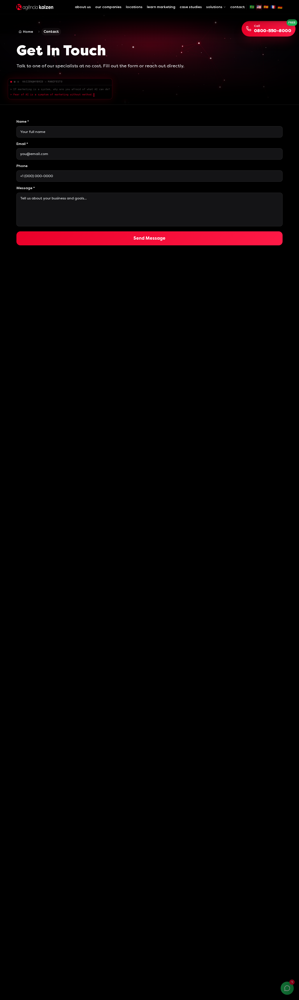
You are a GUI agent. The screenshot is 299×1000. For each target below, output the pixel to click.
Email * (22, 144)
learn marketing (161, 7)
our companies (108, 7)
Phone (22, 166)
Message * (25, 188)
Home (28, 32)
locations (134, 7)
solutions (214, 7)
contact (237, 7)
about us (83, 7)
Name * (22, 121)
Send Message (149, 238)
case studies (191, 7)
